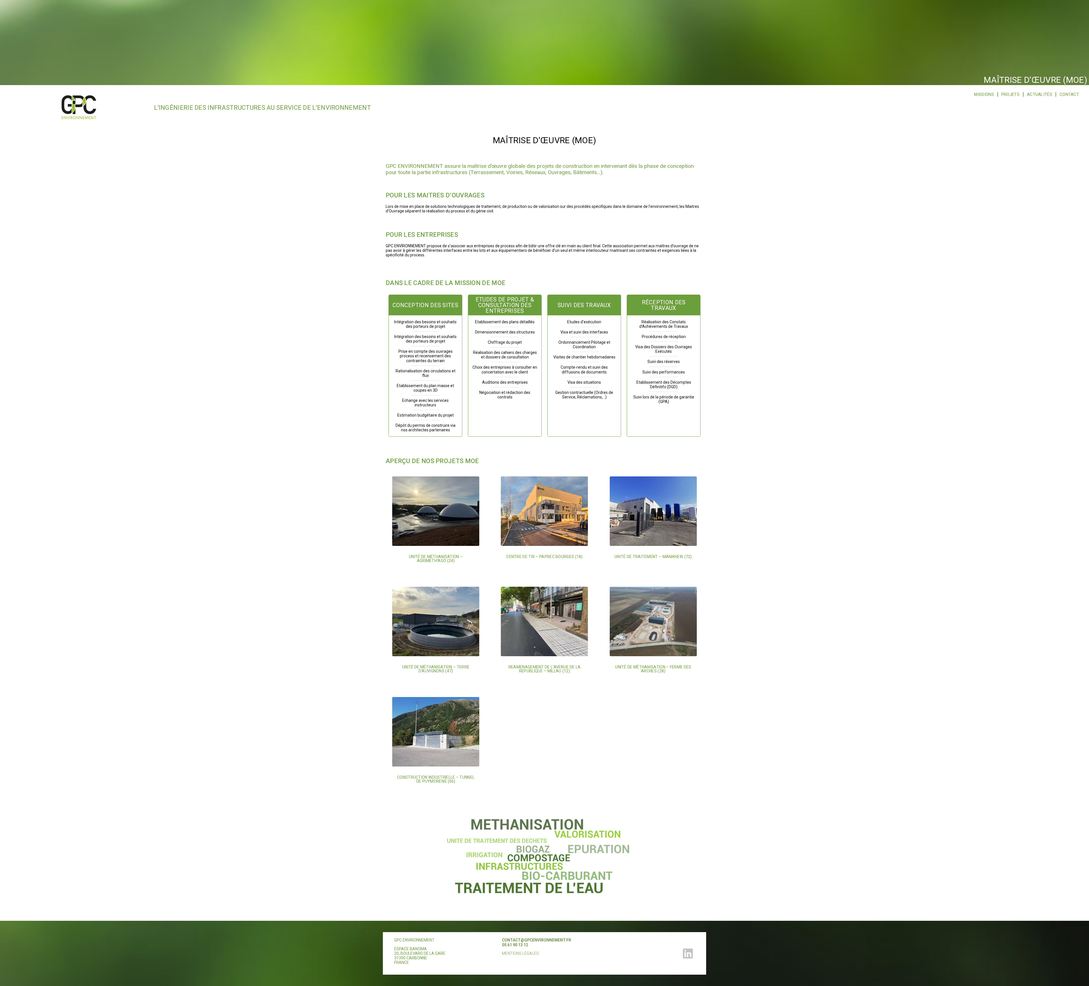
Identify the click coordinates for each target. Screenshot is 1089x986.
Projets (1010, 94)
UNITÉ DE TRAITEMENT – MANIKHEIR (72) (653, 556)
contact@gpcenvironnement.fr (536, 940)
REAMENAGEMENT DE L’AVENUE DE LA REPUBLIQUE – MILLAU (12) (544, 669)
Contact (1069, 94)
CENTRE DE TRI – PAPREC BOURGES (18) (544, 556)
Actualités (1039, 94)
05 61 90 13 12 (515, 945)
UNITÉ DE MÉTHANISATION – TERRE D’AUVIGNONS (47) (435, 669)
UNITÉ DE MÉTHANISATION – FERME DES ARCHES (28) (653, 669)
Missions (984, 94)
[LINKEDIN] (688, 953)
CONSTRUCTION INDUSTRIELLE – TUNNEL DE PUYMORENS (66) (435, 779)
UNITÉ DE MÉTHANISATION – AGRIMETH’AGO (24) (436, 558)
